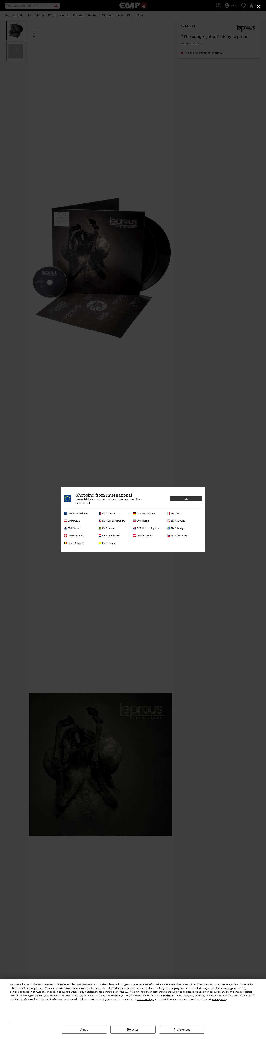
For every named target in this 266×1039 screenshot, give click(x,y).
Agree (84, 1029)
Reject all (133, 1029)
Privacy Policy (219, 999)
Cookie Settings (145, 999)
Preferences (182, 1030)
